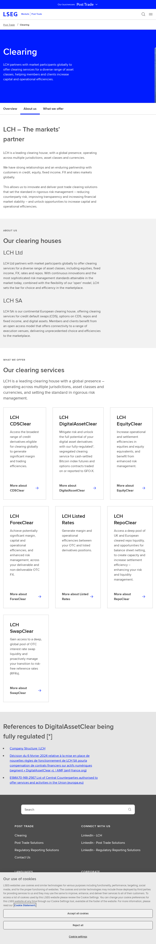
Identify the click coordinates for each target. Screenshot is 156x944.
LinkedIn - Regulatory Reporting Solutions (110, 850)
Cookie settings (78, 937)
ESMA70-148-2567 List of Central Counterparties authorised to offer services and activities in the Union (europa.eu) (54, 780)
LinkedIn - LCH (91, 835)
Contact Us (22, 857)
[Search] (143, 14)
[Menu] (150, 14)
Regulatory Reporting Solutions (37, 850)
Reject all (78, 925)
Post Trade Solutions (29, 842)
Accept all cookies (78, 913)
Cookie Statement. (25, 905)
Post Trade (85, 4)
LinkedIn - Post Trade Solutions (103, 842)
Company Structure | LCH (27, 748)
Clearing (21, 835)
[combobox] (73, 809)
